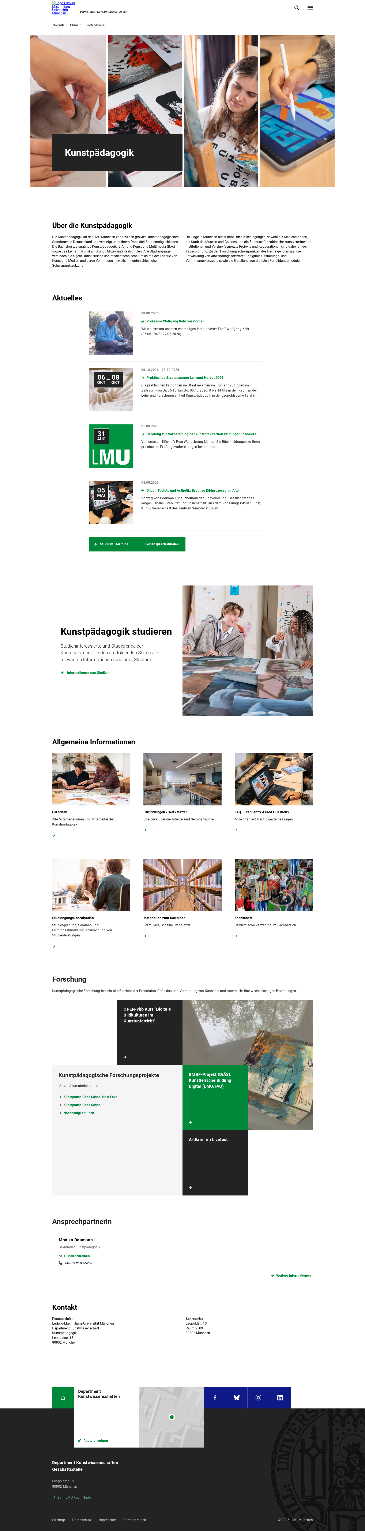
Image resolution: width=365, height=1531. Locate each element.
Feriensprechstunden (162, 544)
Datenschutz (82, 1520)
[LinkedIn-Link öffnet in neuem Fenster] (280, 1397)
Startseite (58, 25)
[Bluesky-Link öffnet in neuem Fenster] (237, 1397)
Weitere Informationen (293, 1275)
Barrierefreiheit (134, 1520)
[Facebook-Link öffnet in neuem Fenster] (215, 1397)
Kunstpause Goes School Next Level (91, 1097)
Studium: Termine (114, 544)
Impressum (107, 1520)
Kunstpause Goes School (82, 1105)
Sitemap (58, 1520)
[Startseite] (63, 1397)
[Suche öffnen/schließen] (296, 7)
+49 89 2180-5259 (79, 1263)
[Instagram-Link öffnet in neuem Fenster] (258, 1397)
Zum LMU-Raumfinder (74, 1498)
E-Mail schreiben (77, 1256)
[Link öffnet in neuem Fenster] (139, 1417)
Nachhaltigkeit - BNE (79, 1113)
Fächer (74, 25)
